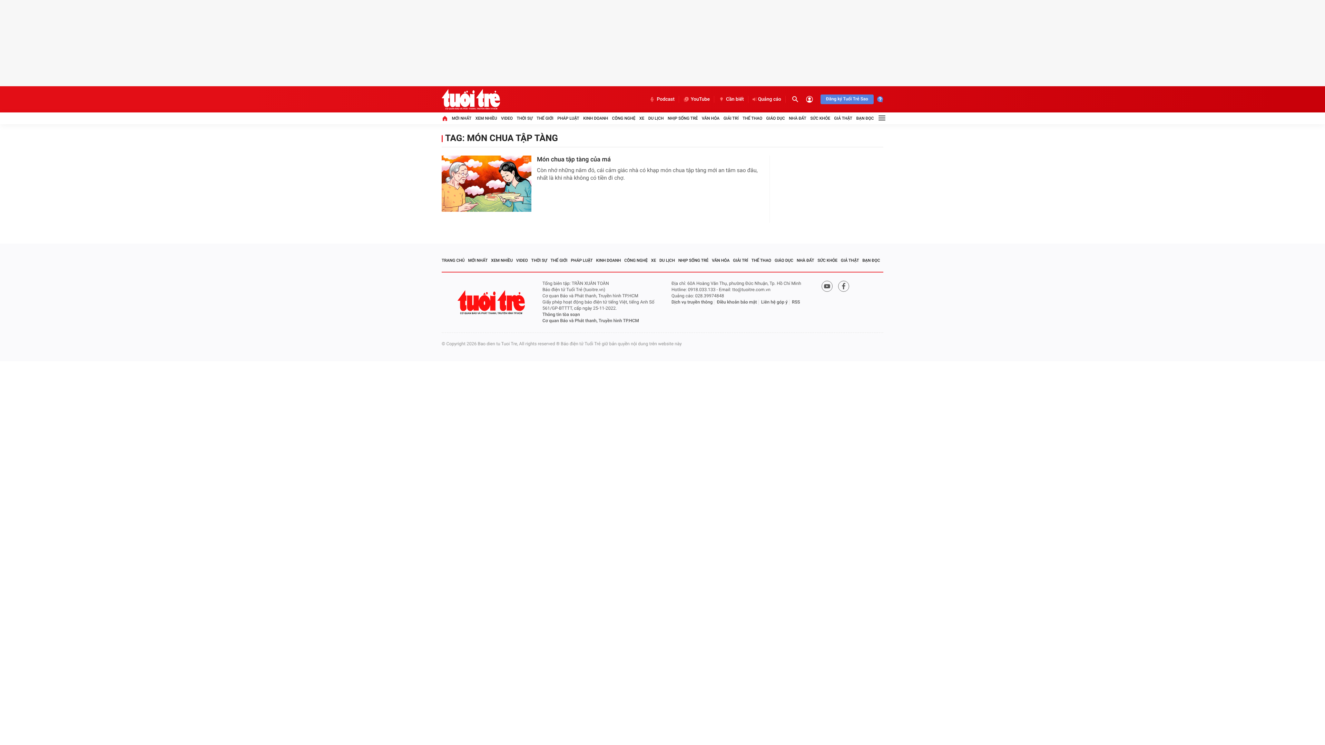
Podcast (666, 99)
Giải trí (731, 118)
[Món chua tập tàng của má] (486, 184)
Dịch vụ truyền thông (692, 302)
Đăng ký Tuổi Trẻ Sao (847, 99)
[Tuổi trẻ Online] (492, 302)
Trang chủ (453, 260)
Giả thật (843, 118)
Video (507, 118)
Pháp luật (568, 118)
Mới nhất (461, 118)
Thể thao (752, 118)
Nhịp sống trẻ (683, 118)
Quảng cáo (769, 99)
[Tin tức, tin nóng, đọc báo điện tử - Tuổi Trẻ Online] (471, 99)
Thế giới (545, 118)
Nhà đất (797, 118)
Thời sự (524, 118)
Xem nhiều (486, 118)
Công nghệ (624, 118)
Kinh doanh (595, 118)
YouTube (700, 99)
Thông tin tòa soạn (561, 314)
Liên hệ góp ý (774, 302)
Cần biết (735, 99)
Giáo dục (775, 118)
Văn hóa (711, 118)
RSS (796, 302)
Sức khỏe (820, 118)
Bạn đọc (865, 118)
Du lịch (656, 118)
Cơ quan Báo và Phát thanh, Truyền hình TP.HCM (590, 321)
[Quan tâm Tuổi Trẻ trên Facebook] (843, 286)
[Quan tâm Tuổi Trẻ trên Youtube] (827, 286)
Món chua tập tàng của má (574, 159)
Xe (641, 118)
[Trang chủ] (445, 118)
